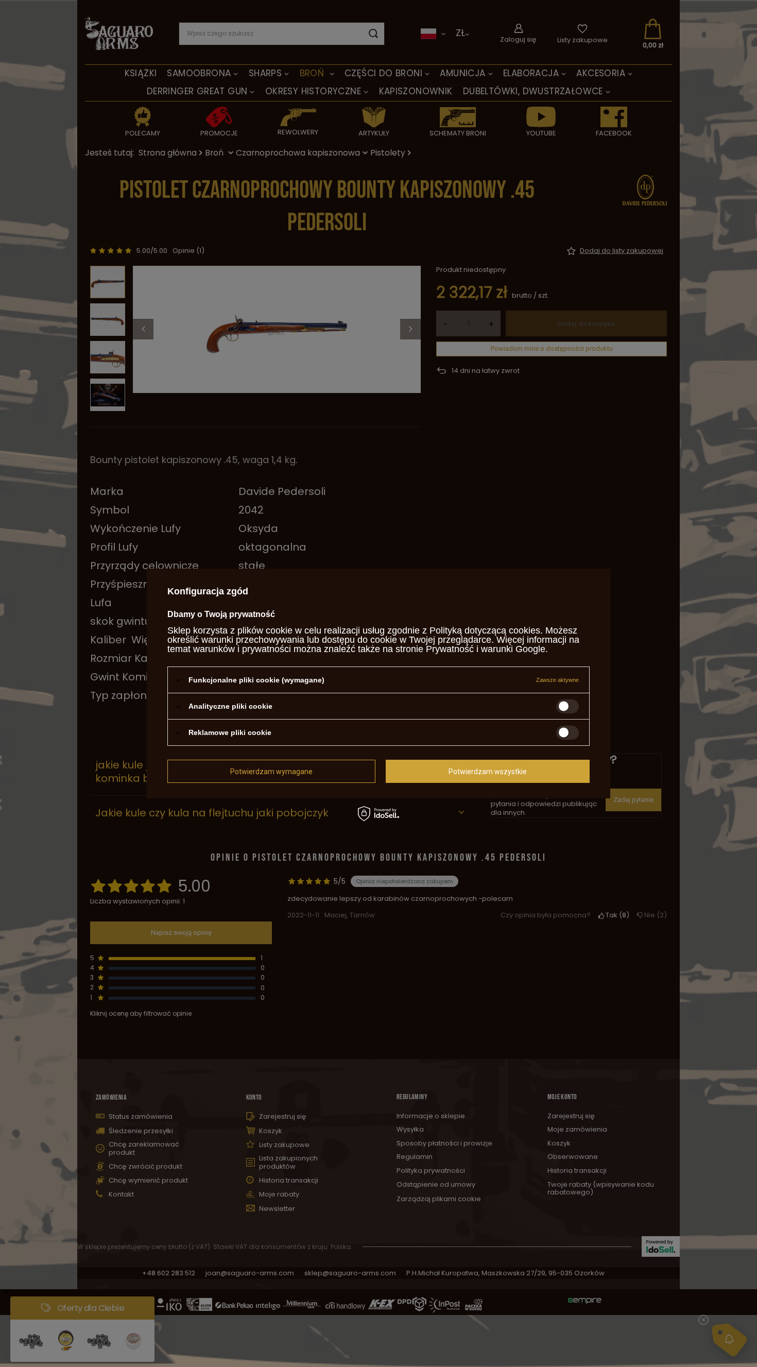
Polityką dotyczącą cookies (484, 630)
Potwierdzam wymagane (271, 771)
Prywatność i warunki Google (485, 649)
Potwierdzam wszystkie (488, 771)
